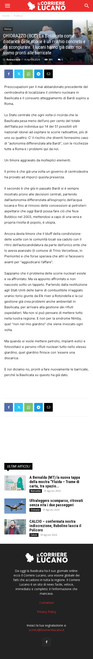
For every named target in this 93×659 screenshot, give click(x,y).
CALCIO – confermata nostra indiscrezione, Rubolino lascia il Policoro (55, 525)
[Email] (48, 74)
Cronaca (35, 509)
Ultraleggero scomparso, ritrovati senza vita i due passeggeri (56, 502)
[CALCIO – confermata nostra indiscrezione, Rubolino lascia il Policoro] (15, 526)
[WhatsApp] (28, 74)
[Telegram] (38, 74)
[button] (87, 6)
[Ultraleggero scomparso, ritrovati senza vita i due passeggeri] (15, 506)
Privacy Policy (46, 612)
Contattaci (46, 603)
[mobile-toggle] (7, 6)
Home (6, 16)
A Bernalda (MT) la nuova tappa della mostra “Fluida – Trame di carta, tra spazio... (54, 481)
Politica (18, 16)
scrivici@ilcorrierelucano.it (46, 630)
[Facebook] (8, 74)
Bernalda (36, 490)
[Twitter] (18, 74)
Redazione (13, 59)
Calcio (34, 534)
